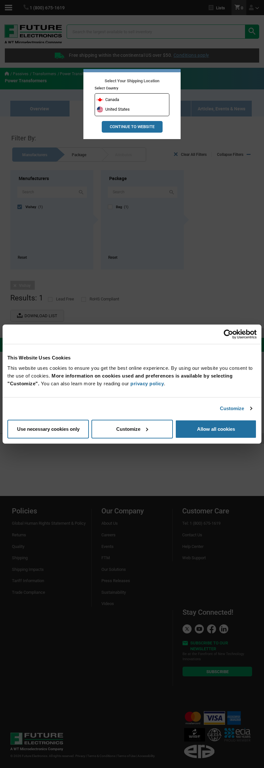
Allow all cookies (216, 428)
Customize (232, 408)
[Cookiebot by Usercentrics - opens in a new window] (228, 334)
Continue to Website (132, 126)
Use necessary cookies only (48, 428)
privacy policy (147, 383)
